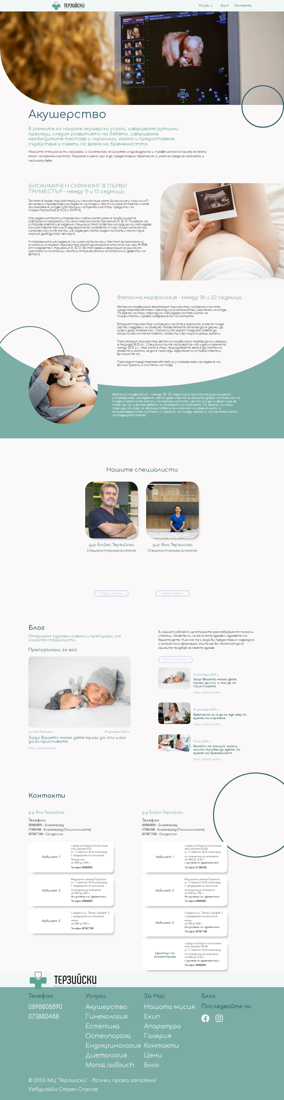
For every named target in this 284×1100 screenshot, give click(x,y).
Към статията (41, 748)
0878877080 (88, 928)
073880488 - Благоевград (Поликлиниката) (59, 829)
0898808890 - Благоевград (46, 825)
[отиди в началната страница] (68, 6)
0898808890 (87, 867)
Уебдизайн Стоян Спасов (63, 1089)
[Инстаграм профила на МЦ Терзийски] (219, 1019)
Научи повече (111, 593)
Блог (208, 996)
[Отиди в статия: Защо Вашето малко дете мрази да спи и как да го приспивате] (174, 678)
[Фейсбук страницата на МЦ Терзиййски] (205, 1019)
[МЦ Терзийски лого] (63, 973)
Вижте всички (175, 659)
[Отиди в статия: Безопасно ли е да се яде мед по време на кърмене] (174, 713)
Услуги (204, 5)
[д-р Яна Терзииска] (172, 510)
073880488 (201, 867)
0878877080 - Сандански (45, 834)
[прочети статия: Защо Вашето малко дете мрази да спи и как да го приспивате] (79, 691)
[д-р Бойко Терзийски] (111, 510)
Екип (225, 5)
